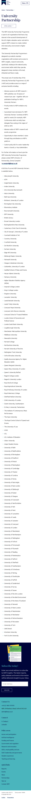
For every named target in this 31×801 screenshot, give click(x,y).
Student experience (8, 756)
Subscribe (6, 690)
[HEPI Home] (7, 2)
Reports (4, 769)
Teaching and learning (8, 759)
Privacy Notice (10, 797)
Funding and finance (8, 740)
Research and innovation (9, 746)
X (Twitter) (5, 721)
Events (4, 772)
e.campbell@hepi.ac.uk (9, 163)
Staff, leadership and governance (12, 753)
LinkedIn (4, 724)
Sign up (4, 781)
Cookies (3, 797)
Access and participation (9, 734)
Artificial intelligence (8, 737)
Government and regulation (10, 743)
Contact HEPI (6, 784)
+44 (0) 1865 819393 (8, 705)
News (3, 775)
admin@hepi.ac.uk (7, 712)
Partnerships (5, 778)
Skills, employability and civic (10, 750)
